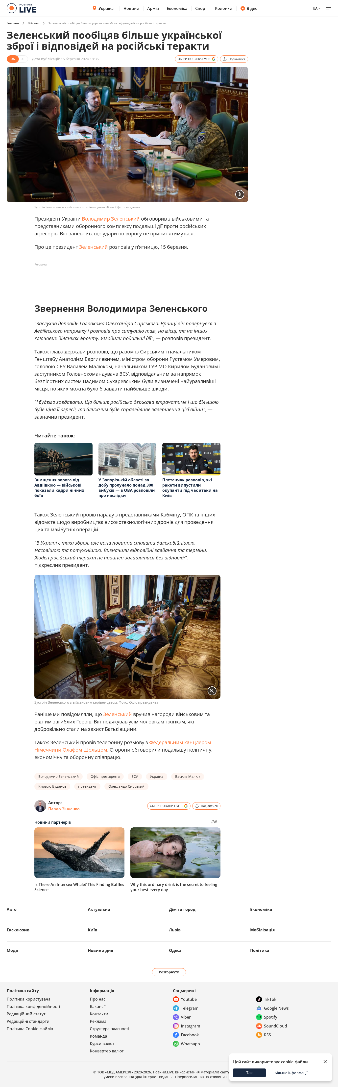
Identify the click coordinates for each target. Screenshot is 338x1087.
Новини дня (100, 950)
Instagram (190, 1026)
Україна (106, 8)
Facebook (190, 1035)
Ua (315, 8)
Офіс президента (105, 776)
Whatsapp (190, 1043)
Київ (92, 930)
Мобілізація (262, 930)
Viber (186, 1017)
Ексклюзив (18, 930)
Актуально (99, 909)
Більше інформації (291, 1072)
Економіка (177, 8)
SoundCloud (275, 1026)
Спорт (201, 8)
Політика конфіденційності (33, 1006)
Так (249, 1072)
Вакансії (97, 1006)
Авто (12, 909)
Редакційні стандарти (28, 1021)
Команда (98, 1036)
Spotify (270, 1017)
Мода (12, 950)
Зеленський (93, 247)
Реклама (98, 1021)
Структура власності (109, 1028)
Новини (131, 8)
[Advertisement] (124, 279)
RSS (267, 1035)
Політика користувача (28, 999)
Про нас (97, 999)
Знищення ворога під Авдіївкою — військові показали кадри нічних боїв (59, 487)
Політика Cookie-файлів (30, 1028)
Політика (259, 950)
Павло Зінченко (64, 809)
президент (87, 786)
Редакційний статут (26, 1014)
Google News (276, 1008)
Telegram (189, 1008)
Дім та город (182, 909)
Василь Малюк (187, 776)
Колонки (223, 8)
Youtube (189, 999)
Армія (153, 8)
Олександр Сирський (126, 786)
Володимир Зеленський (111, 218)
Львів (175, 930)
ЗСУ (135, 776)
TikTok (270, 999)
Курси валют (102, 1043)
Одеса (175, 950)
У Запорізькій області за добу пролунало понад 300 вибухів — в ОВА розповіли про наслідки (126, 487)
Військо (33, 23)
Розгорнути (169, 972)
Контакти (99, 1014)
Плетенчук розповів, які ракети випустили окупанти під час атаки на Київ (190, 487)
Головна (13, 23)
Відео (252, 8)
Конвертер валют (107, 1051)
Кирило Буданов (52, 786)
